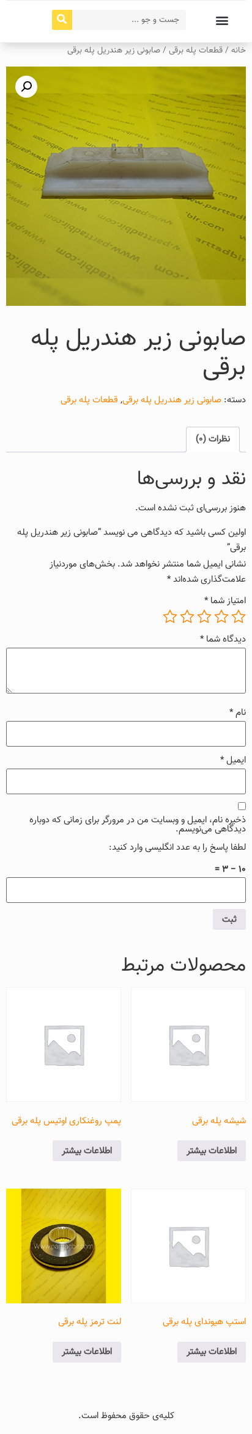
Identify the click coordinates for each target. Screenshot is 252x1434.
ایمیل (233, 760)
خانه (238, 50)
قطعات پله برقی (196, 50)
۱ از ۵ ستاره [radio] (238, 616)
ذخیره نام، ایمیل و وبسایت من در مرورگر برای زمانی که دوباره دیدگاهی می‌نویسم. (137, 825)
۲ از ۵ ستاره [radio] (221, 616)
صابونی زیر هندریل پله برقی (171, 400)
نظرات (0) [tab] (213, 439)
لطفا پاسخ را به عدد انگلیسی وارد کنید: (177, 847)
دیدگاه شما (223, 639)
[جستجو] (62, 20)
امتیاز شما (225, 601)
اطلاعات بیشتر (212, 1151)
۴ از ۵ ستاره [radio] (187, 616)
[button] (222, 20)
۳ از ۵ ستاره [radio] (204, 616)
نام (237, 712)
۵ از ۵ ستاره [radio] (170, 616)
